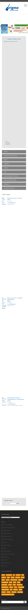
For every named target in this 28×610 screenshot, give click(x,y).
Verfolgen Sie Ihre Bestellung (8, 554)
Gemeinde (20, 579)
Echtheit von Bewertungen (8, 539)
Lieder (14, 584)
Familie (12, 577)
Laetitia (10, 584)
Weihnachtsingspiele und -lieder (8, 594)
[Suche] (25, 602)
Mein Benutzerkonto (7, 551)
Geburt (3, 579)
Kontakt (4, 548)
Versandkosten (12, 202)
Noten (15, 587)
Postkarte (15, 589)
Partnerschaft (21, 587)
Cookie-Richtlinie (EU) (7, 533)
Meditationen (19, 584)
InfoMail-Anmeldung (7, 545)
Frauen (22, 577)
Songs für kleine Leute (14, 39)
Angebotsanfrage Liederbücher (9, 527)
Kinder (18, 582)
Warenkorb (5, 559)
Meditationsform (5, 587)
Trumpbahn (14, 592)
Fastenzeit (18, 577)
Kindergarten (4, 584)
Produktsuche (4, 599)
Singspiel (3, 592)
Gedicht (7, 579)
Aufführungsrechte (6, 530)
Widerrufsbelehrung (6, 562)
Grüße (14, 582)
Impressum (5, 542)
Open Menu (25, 5)
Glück (10, 582)
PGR (11, 589)
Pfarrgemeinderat (5, 589)
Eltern (8, 577)
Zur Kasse (5, 565)
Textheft (8, 592)
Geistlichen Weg (14, 579)
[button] (14, 151)
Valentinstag (20, 592)
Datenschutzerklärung (7, 536)
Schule (20, 589)
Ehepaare (4, 577)
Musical (11, 587)
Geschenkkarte (5, 582)
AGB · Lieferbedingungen (8, 524)
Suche (17, 503)
